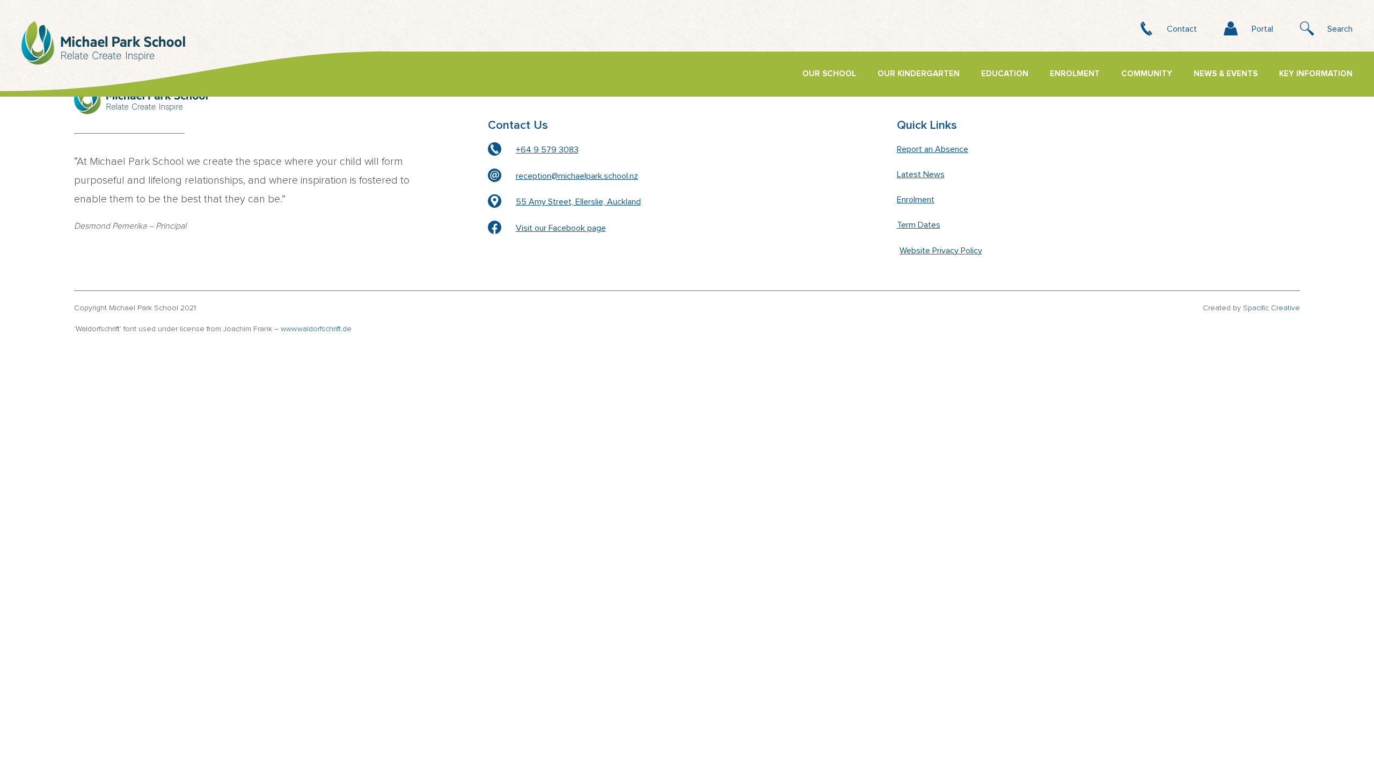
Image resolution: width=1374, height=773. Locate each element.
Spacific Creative (1271, 308)
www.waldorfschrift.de (316, 329)
